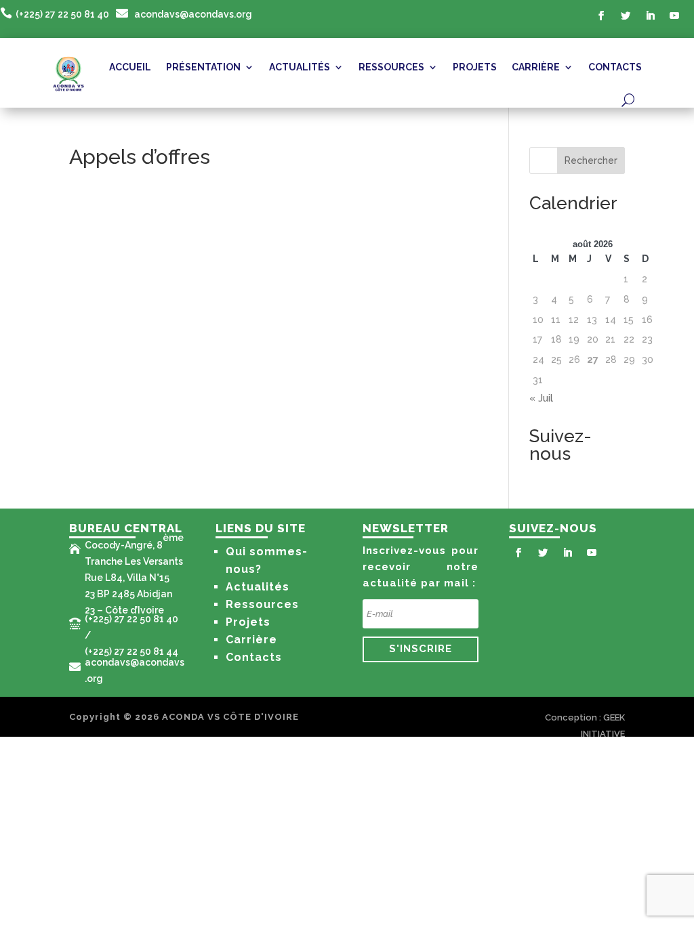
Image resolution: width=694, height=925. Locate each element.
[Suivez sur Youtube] (674, 15)
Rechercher (591, 160)
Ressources (262, 604)
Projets (475, 67)
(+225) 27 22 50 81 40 (62, 14)
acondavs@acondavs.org (193, 14)
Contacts (615, 67)
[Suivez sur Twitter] (625, 15)
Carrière (251, 639)
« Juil (541, 398)
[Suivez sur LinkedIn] (649, 15)
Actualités (257, 586)
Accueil (130, 67)
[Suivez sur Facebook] (601, 15)
